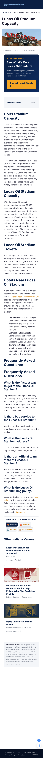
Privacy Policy (10, 755)
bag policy (21, 512)
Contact (18, 752)
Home (4, 12)
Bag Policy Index (29, 752)
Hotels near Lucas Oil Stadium (25, 297)
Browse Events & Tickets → (21, 84)
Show (33, 103)
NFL (11, 12)
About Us (8, 752)
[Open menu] (37, 4)
